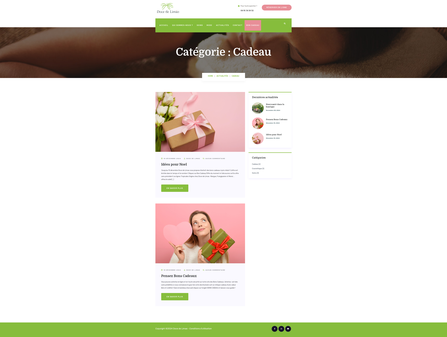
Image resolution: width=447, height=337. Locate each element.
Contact (237, 25)
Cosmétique (257, 168)
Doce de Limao (193, 158)
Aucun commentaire (215, 158)
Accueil (163, 25)
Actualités (222, 25)
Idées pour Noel (174, 164)
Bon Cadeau (252, 25)
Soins (200, 25)
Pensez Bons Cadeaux (179, 276)
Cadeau (255, 164)
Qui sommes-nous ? (182, 25)
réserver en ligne (276, 7)
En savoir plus (175, 188)
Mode (209, 25)
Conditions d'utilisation (200, 328)
